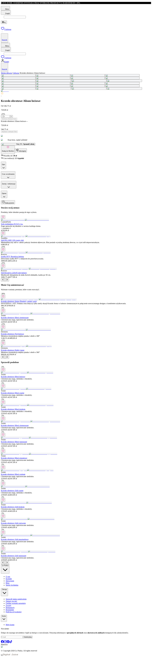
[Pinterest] (8, 642)
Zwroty (8, 605)
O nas (8, 577)
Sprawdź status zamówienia (16, 599)
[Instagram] (5, 642)
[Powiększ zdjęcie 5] (18, 78)
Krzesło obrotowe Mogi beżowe (13, 377)
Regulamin (10, 610)
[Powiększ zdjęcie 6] (53, 78)
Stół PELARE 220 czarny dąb (12, 240)
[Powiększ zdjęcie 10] (53, 80)
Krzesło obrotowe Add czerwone (13, 523)
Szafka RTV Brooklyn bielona (12, 257)
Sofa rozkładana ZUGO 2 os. (12, 224)
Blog (7, 583)
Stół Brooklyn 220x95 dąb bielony (14, 273)
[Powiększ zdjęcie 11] (89, 80)
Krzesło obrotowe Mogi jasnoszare (14, 442)
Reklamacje (10, 608)
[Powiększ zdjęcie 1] (18, 75)
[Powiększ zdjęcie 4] (122, 75)
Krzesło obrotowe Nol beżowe (12, 334)
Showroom (10, 581)
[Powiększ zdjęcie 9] (18, 80)
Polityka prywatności (13, 612)
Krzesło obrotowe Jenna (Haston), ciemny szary (19, 301)
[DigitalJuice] (10, 655)
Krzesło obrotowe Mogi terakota (13, 409)
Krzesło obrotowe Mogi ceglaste (13, 474)
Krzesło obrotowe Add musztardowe (14, 539)
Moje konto (10, 625)
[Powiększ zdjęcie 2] (53, 75)
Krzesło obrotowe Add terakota (12, 507)
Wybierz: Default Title (9, 119)
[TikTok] (11, 642)
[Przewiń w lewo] (3, 279)
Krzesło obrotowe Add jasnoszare (13, 556)
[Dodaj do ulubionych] (3, 217)
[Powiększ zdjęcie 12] (124, 80)
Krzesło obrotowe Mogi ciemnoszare (15, 318)
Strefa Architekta (12, 585)
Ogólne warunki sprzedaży (16, 603)
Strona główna (6, 73)
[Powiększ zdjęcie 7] (87, 78)
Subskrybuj (28, 637)
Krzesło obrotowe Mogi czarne (12, 393)
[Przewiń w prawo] (7, 279)
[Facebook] (2, 642)
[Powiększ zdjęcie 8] (122, 78)
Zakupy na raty (11, 601)
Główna (16, 73)
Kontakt (9, 579)
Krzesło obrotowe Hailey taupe (12, 350)
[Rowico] (5, 91)
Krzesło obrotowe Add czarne (12, 491)
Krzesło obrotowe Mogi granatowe (14, 458)
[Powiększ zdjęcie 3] (87, 75)
